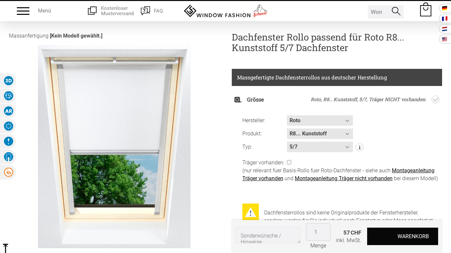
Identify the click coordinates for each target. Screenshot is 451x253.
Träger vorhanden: (264, 162)
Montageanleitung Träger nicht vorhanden (344, 178)
